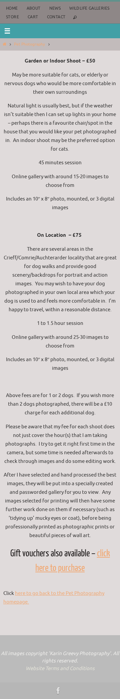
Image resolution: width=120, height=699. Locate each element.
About (34, 8)
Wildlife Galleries (89, 8)
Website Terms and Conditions (60, 668)
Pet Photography (29, 44)
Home (12, 8)
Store (12, 17)
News (55, 8)
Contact (56, 17)
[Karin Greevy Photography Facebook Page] (58, 690)
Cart (33, 17)
